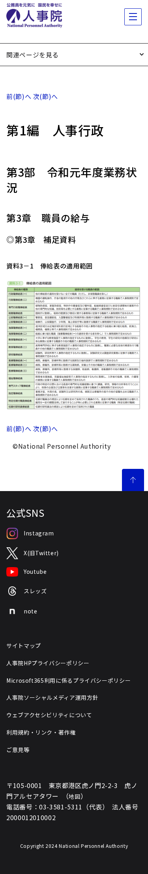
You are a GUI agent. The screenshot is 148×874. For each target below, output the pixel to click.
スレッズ (35, 591)
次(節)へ (45, 96)
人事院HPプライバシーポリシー (48, 663)
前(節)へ (18, 96)
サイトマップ (23, 645)
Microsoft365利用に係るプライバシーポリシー (68, 680)
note (30, 611)
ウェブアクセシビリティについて (49, 715)
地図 (74, 796)
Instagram (39, 533)
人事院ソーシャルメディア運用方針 (52, 697)
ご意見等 (18, 750)
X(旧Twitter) (41, 553)
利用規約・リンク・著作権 (41, 732)
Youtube (35, 571)
